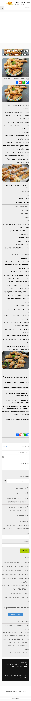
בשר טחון (8, 562)
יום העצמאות (9, 567)
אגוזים (27, 562)
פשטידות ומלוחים (14, 502)
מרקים (8, 570)
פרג (16, 589)
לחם (25, 570)
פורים (24, 589)
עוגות (20, 582)
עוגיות (8, 585)
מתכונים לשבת (20, 574)
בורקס (11, 562)
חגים (28, 567)
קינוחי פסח (12, 593)
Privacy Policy (15, 698)
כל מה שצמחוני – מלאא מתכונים (17, 382)
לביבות (28, 570)
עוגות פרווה (27, 585)
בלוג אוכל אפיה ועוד (19, 4)
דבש (5, 562)
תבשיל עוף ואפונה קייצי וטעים (18, 652)
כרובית (3, 566)
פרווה (13, 589)
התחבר (4, 446)
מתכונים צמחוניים (19, 510)
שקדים (27, 601)
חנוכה (21, 567)
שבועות (8, 510)
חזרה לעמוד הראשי (21, 395)
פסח (20, 588)
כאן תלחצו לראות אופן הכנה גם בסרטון (17, 186)
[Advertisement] (15, 27)
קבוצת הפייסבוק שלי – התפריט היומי (17, 401)
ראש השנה (24, 597)
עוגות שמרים (14, 585)
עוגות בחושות (14, 582)
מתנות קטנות (20, 2)
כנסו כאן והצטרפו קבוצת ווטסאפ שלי (15, 387)
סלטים (25, 582)
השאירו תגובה (20, 515)
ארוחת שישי (20, 562)
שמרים (6, 598)
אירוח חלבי (21, 498)
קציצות (7, 593)
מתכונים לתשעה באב (7, 574)
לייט (23, 570)
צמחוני (26, 593)
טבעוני (16, 566)
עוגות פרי (21, 585)
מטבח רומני (13, 570)
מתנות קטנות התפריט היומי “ (11, 409)
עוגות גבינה (7, 582)
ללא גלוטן (19, 570)
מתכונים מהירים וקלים (17, 507)
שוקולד (10, 597)
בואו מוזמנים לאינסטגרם (18, 377)
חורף (25, 567)
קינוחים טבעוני (19, 593)
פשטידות (8, 589)
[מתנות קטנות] (9, 3)
